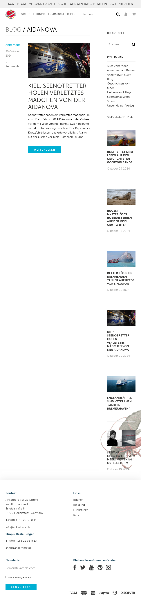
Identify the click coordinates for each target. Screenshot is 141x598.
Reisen (71, 14)
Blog (13, 29)
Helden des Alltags (119, 92)
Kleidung (39, 14)
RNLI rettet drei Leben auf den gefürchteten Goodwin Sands (120, 157)
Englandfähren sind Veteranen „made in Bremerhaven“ (119, 403)
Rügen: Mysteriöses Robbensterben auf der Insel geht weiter (119, 218)
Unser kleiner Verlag (120, 105)
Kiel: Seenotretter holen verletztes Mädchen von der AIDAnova (57, 96)
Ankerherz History (119, 74)
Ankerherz (13, 45)
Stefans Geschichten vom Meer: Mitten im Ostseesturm (121, 458)
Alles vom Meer (117, 66)
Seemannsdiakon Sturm (118, 99)
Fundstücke (56, 14)
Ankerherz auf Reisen (121, 70)
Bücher (25, 14)
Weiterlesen (44, 149)
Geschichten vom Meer (119, 86)
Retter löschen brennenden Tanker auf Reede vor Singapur (120, 278)
